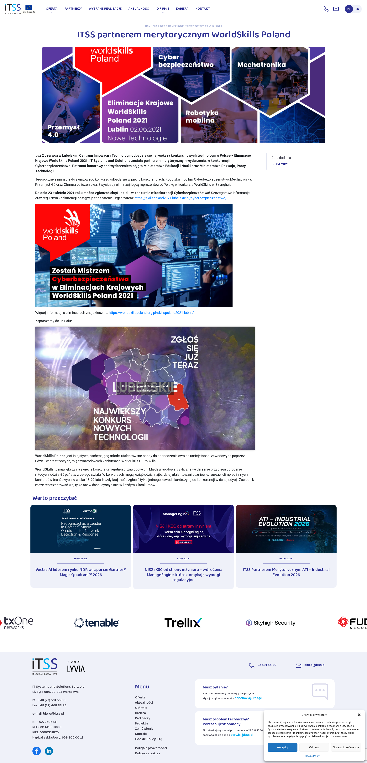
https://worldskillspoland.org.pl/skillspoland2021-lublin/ (151, 313)
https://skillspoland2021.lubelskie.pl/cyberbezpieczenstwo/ (180, 198)
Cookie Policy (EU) (148, 740)
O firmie (162, 9)
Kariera (182, 9)
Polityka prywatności (151, 749)
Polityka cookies (147, 754)
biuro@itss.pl (53, 714)
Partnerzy (73, 9)
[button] (359, 715)
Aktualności (138, 9)
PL (348, 9)
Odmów (314, 747)
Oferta (52, 9)
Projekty (141, 724)
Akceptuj (282, 747)
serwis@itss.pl (242, 736)
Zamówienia (144, 729)
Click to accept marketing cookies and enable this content (145, 388)
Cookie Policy (312, 756)
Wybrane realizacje (105, 9)
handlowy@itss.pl (248, 699)
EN (357, 9)
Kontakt (203, 9)
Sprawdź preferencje (346, 747)
